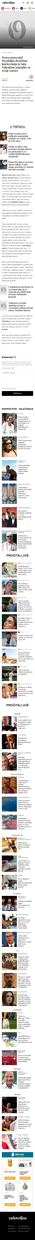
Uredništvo (11, 1228)
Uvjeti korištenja (23, 1226)
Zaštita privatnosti (24, 1228)
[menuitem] (27, 3)
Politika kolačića (23, 1231)
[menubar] (28, 3)
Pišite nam (11, 1226)
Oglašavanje (12, 1231)
